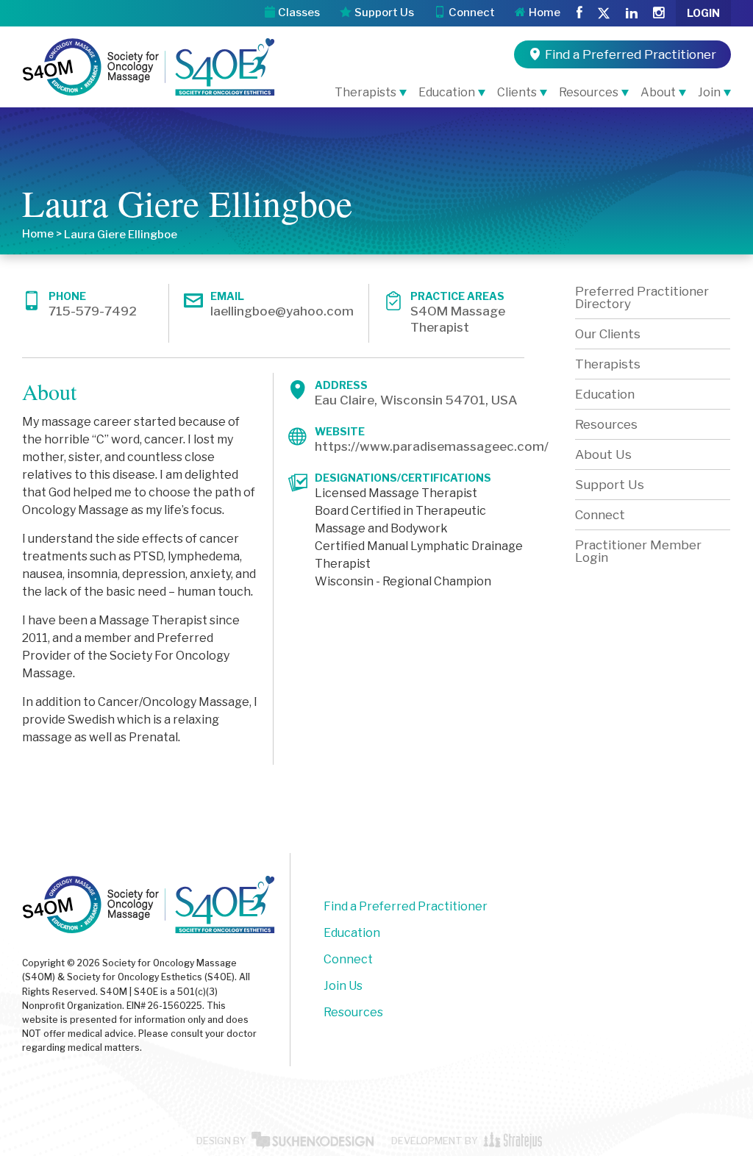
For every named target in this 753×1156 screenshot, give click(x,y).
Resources (588, 92)
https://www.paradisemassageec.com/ (432, 446)
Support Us (609, 484)
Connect (600, 514)
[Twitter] (604, 14)
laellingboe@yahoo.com (282, 311)
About (658, 92)
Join (709, 92)
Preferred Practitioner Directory (642, 297)
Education (446, 92)
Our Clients (607, 334)
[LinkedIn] (632, 13)
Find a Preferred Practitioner (406, 906)
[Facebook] (579, 13)
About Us (603, 454)
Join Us (343, 986)
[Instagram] (658, 13)
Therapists (365, 92)
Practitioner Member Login (638, 551)
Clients (517, 92)
